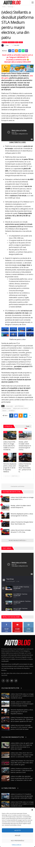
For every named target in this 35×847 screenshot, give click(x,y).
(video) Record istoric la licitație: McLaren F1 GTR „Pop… (21, 531)
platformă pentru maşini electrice (20, 408)
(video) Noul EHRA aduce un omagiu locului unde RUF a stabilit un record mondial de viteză (22, 696)
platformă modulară (6, 408)
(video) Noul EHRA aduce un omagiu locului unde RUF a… (22, 498)
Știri (17, 42)
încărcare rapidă (9, 406)
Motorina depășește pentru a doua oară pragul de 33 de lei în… (22, 515)
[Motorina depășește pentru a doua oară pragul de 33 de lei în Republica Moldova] (9, 457)
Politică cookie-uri (16, 844)
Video (5, 42)
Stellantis (4, 410)
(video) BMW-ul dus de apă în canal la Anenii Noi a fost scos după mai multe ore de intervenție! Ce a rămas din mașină (22, 746)
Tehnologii (11, 42)
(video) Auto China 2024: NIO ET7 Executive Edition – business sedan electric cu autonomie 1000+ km (22, 755)
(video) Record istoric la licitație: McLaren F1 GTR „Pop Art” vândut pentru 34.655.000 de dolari (21, 727)
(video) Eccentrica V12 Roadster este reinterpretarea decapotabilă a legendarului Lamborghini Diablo (22, 796)
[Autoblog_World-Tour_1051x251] (17, 68)
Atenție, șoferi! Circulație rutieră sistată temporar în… (21, 506)
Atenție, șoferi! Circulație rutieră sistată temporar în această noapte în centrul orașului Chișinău (22, 704)
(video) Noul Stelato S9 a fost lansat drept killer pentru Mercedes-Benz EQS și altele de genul (22, 762)
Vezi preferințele (17, 840)
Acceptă (17, 830)
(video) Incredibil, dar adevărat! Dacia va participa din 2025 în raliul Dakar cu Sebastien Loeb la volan (21, 778)
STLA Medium (12, 410)
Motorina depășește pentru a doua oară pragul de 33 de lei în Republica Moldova (22, 711)
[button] (32, 810)
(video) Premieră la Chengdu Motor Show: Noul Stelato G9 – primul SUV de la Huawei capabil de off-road (22, 719)
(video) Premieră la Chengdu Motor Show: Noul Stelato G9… (22, 523)
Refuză (17, 835)
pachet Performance (19, 406)
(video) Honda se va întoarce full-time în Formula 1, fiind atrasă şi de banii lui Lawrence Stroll (22, 770)
